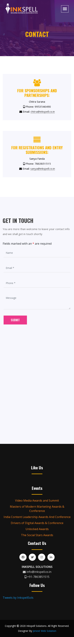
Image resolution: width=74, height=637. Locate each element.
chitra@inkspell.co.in (43, 111)
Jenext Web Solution (44, 631)
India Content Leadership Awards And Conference (37, 517)
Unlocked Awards (37, 529)
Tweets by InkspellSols (18, 598)
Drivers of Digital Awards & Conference (37, 523)
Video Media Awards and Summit (37, 500)
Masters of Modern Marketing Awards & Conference (37, 509)
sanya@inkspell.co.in (42, 168)
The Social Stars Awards (37, 535)
